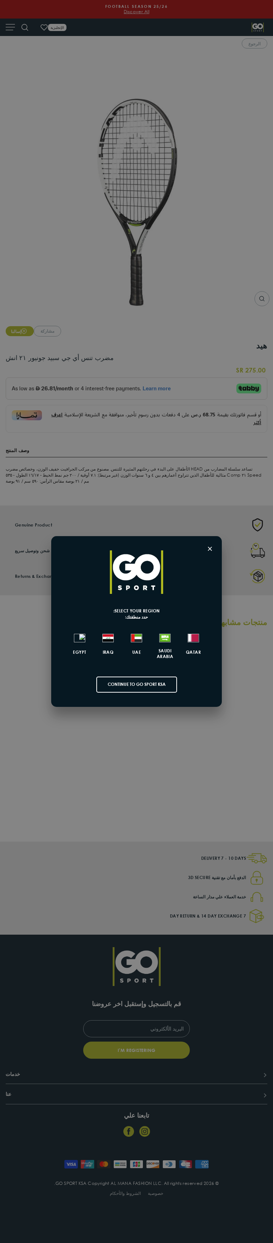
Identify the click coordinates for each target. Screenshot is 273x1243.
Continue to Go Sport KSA (137, 684)
